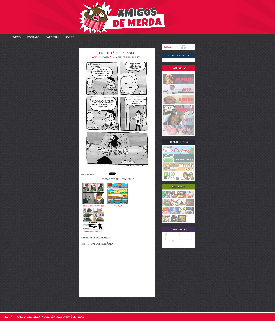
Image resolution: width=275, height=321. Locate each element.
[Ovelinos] (178, 153)
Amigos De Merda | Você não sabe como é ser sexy (50, 316)
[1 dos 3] (190, 205)
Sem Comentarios (135, 57)
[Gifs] (178, 93)
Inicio (16, 37)
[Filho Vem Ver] (178, 179)
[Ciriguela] (190, 222)
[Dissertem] (166, 205)
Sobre (69, 37)
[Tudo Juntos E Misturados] (178, 246)
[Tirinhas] (178, 114)
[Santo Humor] (174, 214)
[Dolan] (190, 214)
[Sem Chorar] (182, 214)
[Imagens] (178, 83)
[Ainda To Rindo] (166, 222)
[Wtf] (178, 124)
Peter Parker (103, 57)
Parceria (52, 37)
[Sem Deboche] (166, 197)
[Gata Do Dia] (178, 134)
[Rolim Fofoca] (182, 197)
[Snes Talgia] (174, 205)
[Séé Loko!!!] (174, 197)
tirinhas (121, 57)
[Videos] (178, 104)
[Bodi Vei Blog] (178, 170)
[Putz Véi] (182, 205)
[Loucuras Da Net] (171, 239)
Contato (33, 37)
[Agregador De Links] (185, 239)
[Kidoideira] (190, 197)
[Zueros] (174, 222)
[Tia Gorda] (166, 214)
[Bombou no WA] (178, 162)
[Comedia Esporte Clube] (182, 222)
